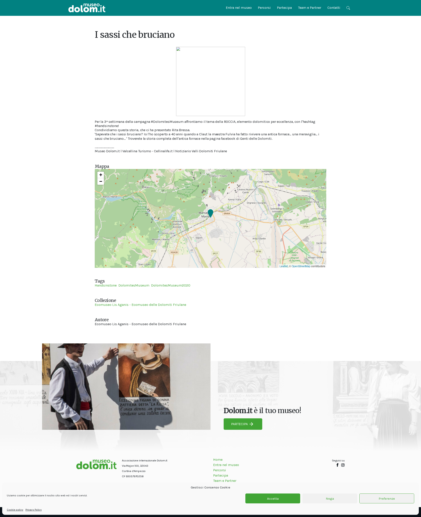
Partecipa (284, 7)
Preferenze (387, 499)
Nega (330, 499)
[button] (210, 213)
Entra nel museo (239, 7)
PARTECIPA (239, 424)
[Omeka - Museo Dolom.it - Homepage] (86, 8)
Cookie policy (15, 509)
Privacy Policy (33, 509)
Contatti (333, 7)
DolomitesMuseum (133, 285)
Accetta (273, 499)
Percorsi (264, 7)
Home (218, 459)
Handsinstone (106, 285)
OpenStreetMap (301, 266)
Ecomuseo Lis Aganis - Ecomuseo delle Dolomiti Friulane (140, 305)
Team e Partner (309, 7)
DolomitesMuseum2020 (170, 285)
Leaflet (284, 266)
